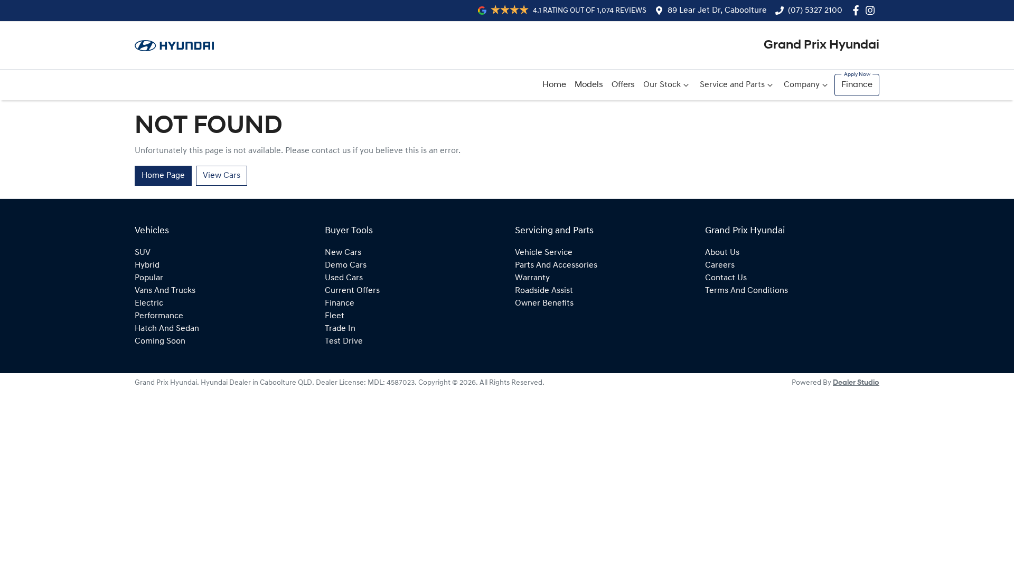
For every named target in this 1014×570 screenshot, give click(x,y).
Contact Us (726, 278)
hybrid (147, 265)
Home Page (163, 176)
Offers (623, 85)
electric (149, 303)
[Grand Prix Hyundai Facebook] (858, 10)
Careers (720, 265)
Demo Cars (346, 265)
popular (149, 278)
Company (802, 85)
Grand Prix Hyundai (821, 45)
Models (589, 85)
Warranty (532, 278)
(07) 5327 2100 (815, 10)
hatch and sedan (167, 329)
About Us (722, 253)
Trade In (340, 329)
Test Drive (344, 341)
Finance (856, 85)
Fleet (334, 316)
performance (159, 316)
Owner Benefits (544, 303)
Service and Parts (732, 85)
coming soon (160, 341)
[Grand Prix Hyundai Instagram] (872, 10)
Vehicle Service (543, 253)
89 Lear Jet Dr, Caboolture (717, 10)
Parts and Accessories (556, 265)
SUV (143, 253)
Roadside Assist (544, 291)
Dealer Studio (856, 383)
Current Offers (352, 291)
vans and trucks (165, 291)
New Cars (343, 253)
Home (554, 85)
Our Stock (662, 85)
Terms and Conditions (746, 291)
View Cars (221, 176)
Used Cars (344, 278)
